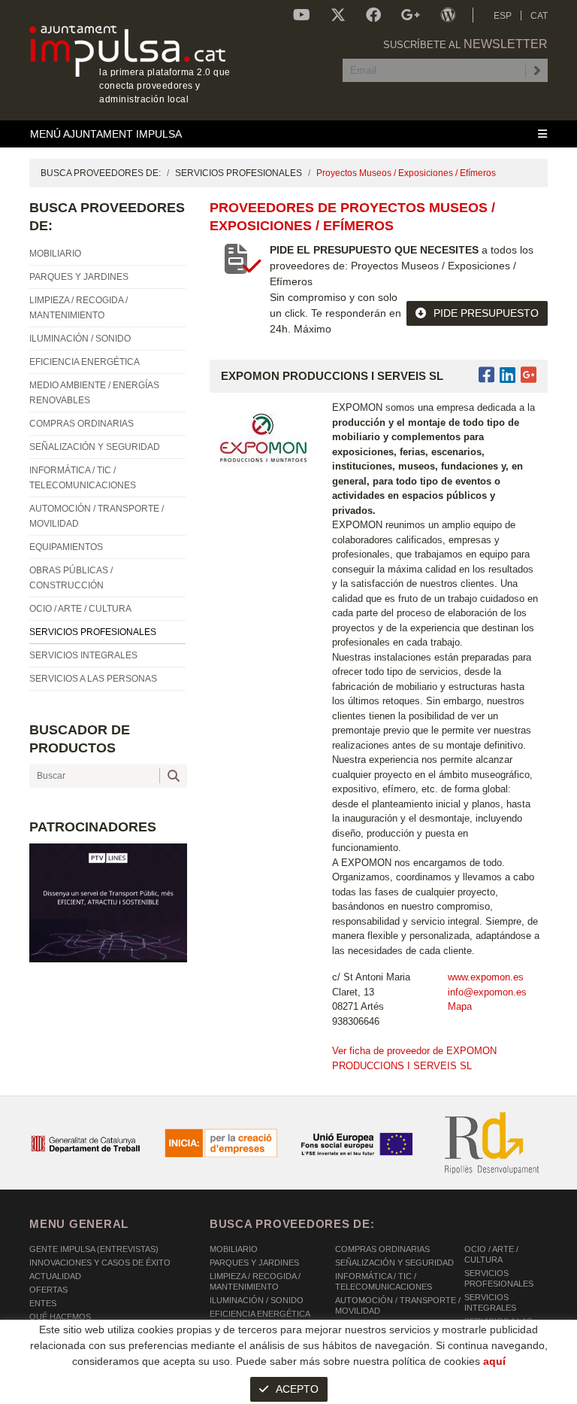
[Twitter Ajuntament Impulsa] (338, 15)
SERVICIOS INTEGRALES (490, 1302)
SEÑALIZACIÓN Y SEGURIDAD (394, 1262)
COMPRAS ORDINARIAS (382, 1249)
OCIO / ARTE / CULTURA (491, 1254)
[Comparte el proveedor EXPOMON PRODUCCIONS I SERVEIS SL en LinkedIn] (507, 375)
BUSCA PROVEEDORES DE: (101, 173)
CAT (539, 16)
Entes (42, 1303)
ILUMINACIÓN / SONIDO (257, 1300)
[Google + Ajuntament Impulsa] (410, 15)
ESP (503, 16)
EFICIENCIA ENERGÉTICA (260, 1313)
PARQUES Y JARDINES (254, 1262)
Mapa (460, 1006)
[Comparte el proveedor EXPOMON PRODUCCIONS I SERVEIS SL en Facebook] (489, 375)
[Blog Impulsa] (447, 15)
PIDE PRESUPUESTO (486, 313)
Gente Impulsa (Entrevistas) (94, 1249)
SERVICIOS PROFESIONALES (238, 173)
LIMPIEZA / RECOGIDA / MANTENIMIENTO (255, 1281)
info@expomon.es (487, 992)
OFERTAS (48, 1289)
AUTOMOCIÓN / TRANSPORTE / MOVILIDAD (398, 1305)
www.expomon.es (486, 977)
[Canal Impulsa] (301, 15)
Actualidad (55, 1276)
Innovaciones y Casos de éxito (100, 1262)
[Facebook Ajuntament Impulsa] (373, 15)
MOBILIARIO (234, 1249)
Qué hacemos (60, 1316)
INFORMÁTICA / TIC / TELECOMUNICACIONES (383, 1281)
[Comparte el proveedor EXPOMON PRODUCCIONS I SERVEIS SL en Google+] (528, 375)
